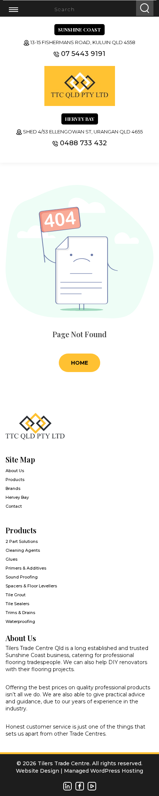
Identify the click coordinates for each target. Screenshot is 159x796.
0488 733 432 (83, 143)
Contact (14, 506)
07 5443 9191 (83, 54)
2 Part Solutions (22, 541)
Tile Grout (16, 594)
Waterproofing (20, 621)
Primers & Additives (26, 568)
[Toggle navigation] (18, 9)
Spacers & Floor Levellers (31, 585)
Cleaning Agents (23, 550)
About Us (15, 470)
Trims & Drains (20, 612)
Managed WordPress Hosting (103, 770)
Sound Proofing (22, 577)
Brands (13, 488)
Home (79, 362)
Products (15, 479)
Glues (11, 559)
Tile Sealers (17, 603)
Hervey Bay (17, 497)
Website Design (37, 770)
